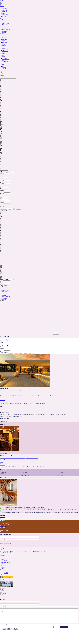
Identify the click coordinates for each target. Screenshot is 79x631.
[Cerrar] (78, 627)
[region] (39, 627)
